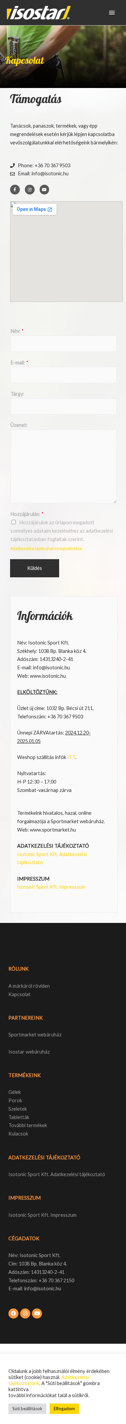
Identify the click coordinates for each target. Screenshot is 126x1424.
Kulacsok (18, 1134)
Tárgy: (17, 394)
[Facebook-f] (15, 189)
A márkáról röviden (29, 986)
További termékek (27, 1125)
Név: (17, 331)
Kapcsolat (19, 994)
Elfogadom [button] (64, 1408)
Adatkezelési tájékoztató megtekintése (46, 548)
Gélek (14, 1092)
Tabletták (18, 1117)
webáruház (37, 1052)
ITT (71, 757)
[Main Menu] (111, 12)
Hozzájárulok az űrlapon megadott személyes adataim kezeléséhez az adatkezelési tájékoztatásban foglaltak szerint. (61, 531)
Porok (15, 1100)
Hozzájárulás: (27, 514)
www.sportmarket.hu (53, 830)
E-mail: (19, 362)
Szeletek (17, 1109)
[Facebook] (13, 1313)
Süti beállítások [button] (27, 1408)
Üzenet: (19, 425)
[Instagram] (30, 189)
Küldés (34, 568)
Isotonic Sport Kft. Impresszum (51, 887)
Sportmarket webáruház (34, 1034)
